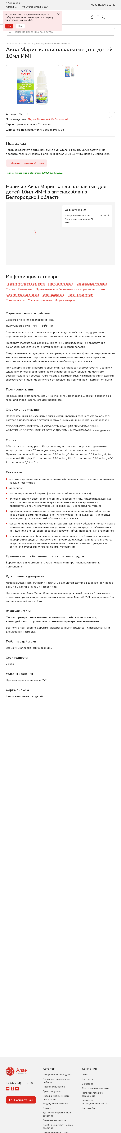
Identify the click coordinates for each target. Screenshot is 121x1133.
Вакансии (87, 1083)
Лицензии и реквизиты (95, 1088)
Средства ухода (51, 1091)
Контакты (87, 1079)
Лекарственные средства (57, 1074)
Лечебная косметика (54, 1120)
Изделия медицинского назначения (56, 1097)
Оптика (47, 1108)
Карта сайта (88, 1108)
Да (9, 26)
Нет (20, 26)
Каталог (49, 1069)
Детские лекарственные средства (57, 1114)
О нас (85, 1074)
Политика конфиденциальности (94, 1102)
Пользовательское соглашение (92, 1094)
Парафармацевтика (54, 1086)
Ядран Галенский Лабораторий (48, 119)
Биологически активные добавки (56, 1081)
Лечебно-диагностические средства (58, 1126)
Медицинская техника (55, 1103)
